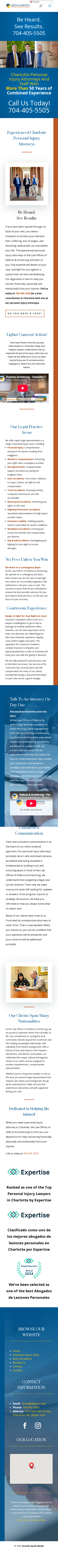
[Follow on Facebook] (25, 1426)
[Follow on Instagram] (38, 1426)
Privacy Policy (39, 1520)
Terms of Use (23, 1520)
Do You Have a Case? (25, 313)
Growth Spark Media (33, 1545)
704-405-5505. (31, 1153)
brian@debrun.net (34, 1403)
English (35, 2)
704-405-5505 (29, 32)
